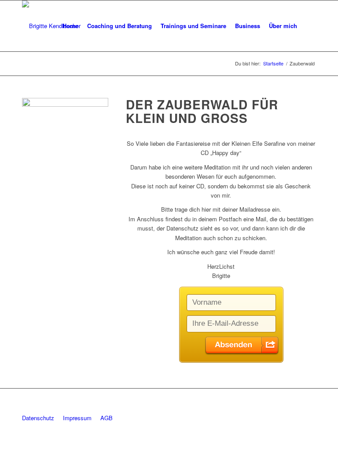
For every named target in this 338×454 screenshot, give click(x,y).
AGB (106, 418)
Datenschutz (38, 418)
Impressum (77, 418)
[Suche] (308, 25)
